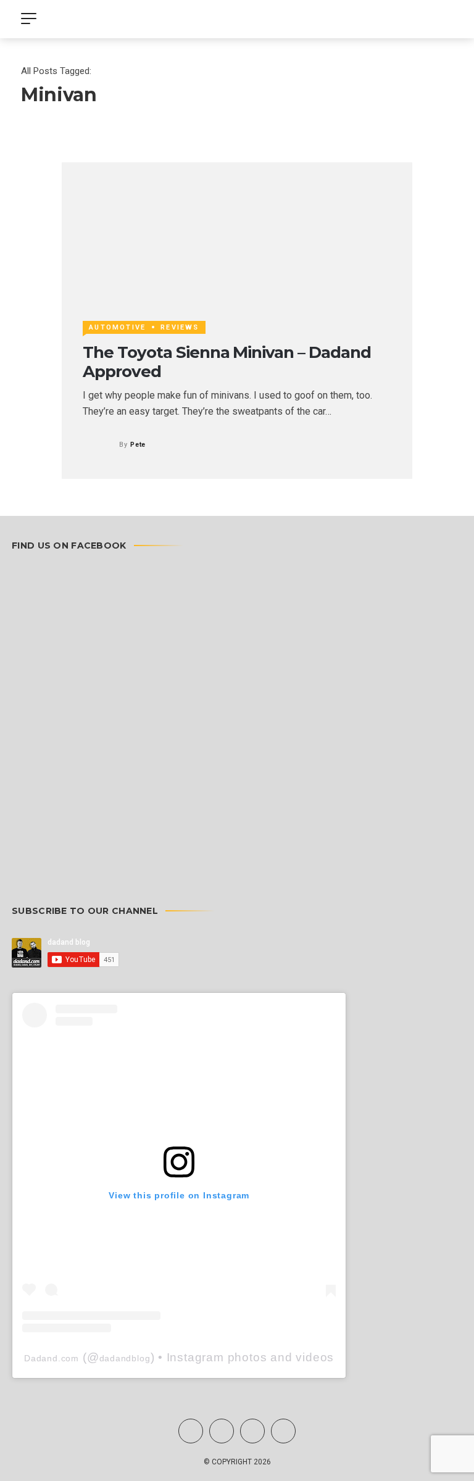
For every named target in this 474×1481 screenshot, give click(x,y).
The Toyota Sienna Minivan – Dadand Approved (227, 361)
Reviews (179, 327)
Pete (138, 445)
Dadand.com (51, 1358)
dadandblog (125, 1358)
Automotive (117, 327)
